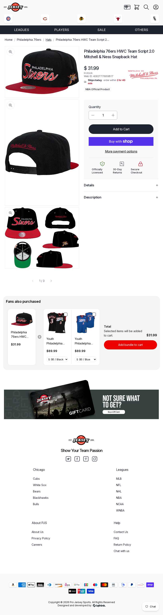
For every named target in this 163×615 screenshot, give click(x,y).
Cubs (36, 478)
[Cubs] (8, 18)
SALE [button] (101, 30)
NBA (119, 497)
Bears (37, 491)
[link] (22, 319)
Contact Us (121, 532)
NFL (118, 485)
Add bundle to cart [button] (130, 344)
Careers (37, 544)
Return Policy (122, 544)
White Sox (40, 485)
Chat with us (121, 551)
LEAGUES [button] (21, 30)
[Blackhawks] (81, 18)
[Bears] (45, 18)
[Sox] (154, 18)
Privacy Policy (41, 538)
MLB (119, 478)
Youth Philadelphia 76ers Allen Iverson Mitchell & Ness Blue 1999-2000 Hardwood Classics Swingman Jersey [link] (85, 341)
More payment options (121, 151)
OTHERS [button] (141, 30)
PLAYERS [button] (61, 30)
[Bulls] (118, 18)
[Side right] (51, 281)
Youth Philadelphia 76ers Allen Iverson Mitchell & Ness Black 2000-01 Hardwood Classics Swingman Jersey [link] (57, 341)
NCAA (120, 504)
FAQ (116, 538)
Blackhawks (41, 497)
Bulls (36, 504)
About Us (38, 532)
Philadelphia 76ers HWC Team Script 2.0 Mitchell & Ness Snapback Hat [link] (21, 335)
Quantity (95, 107)
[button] (146, 7)
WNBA (120, 510)
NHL (118, 491)
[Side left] (32, 281)
